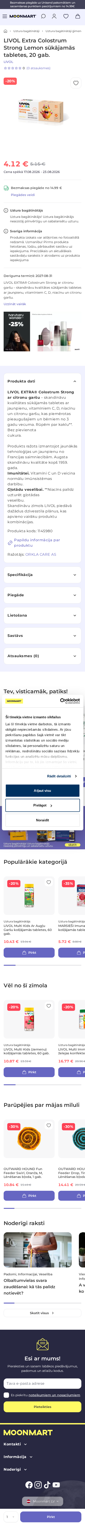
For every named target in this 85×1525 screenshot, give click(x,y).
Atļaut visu (42, 790)
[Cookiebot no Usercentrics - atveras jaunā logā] (60, 701)
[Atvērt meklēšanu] (43, 16)
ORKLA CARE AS (40, 554)
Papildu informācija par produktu (37, 543)
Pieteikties (42, 1407)
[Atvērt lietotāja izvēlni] (54, 16)
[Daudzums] (14, 1517)
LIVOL (8, 62)
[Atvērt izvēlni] (5, 16)
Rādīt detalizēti (59, 776)
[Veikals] (5, 31)
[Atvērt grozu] (77, 16)
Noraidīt (42, 820)
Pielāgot (39, 805)
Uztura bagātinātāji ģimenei (64, 31)
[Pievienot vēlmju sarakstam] (66, 16)
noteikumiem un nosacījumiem (54, 1395)
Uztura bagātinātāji (26, 31)
